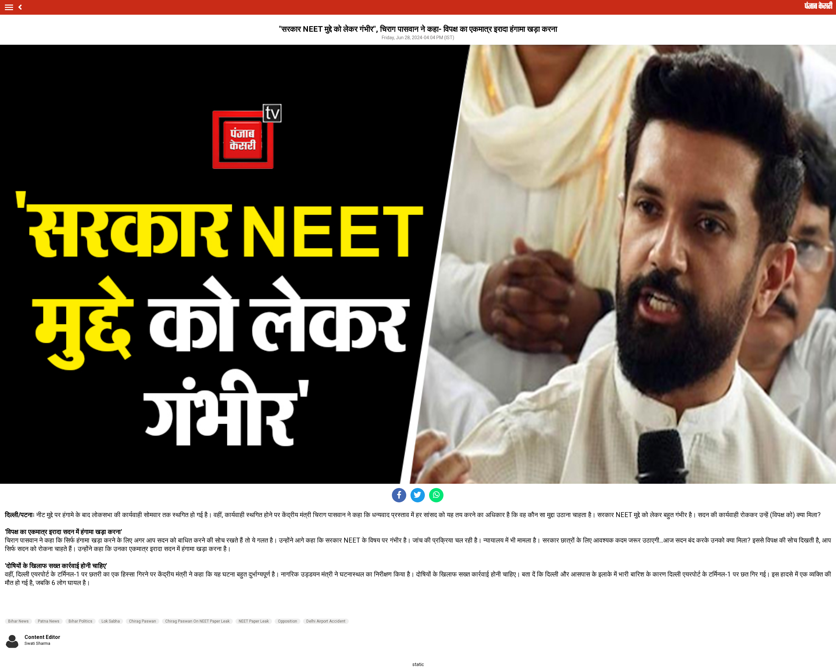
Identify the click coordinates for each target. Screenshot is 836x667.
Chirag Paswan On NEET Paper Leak (197, 621)
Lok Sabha (111, 621)
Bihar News (18, 621)
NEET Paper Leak (254, 621)
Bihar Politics (80, 621)
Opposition (287, 621)
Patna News (48, 621)
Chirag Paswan (142, 621)
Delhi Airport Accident (326, 621)
